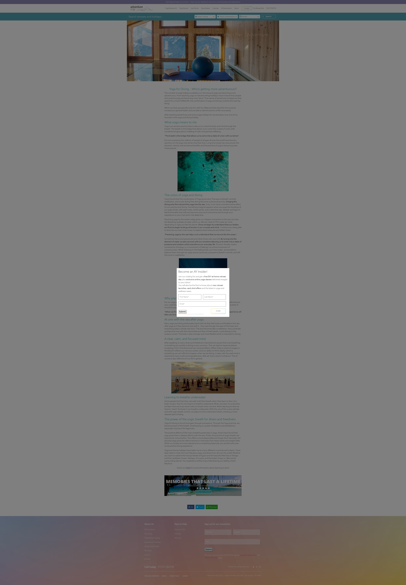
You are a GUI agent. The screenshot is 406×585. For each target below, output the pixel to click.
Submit (182, 311)
